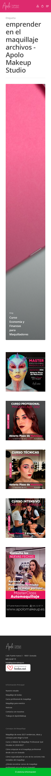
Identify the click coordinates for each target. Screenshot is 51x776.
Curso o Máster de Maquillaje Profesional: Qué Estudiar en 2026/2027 (24, 743)
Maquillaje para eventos (15, 703)
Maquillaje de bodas (14, 695)
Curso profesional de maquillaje (18, 699)
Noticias (9, 707)
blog (11, 313)
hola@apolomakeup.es (15, 662)
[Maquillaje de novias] (18, 672)
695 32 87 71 (11, 659)
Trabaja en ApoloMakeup (16, 716)
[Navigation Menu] (47, 6)
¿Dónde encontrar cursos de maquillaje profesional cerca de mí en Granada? (21, 765)
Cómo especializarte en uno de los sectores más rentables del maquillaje (25, 758)
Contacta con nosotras (15, 711)
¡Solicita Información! (26, 772)
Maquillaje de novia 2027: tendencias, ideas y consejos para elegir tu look (24, 736)
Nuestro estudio (12, 691)
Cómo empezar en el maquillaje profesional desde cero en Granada (23, 751)
